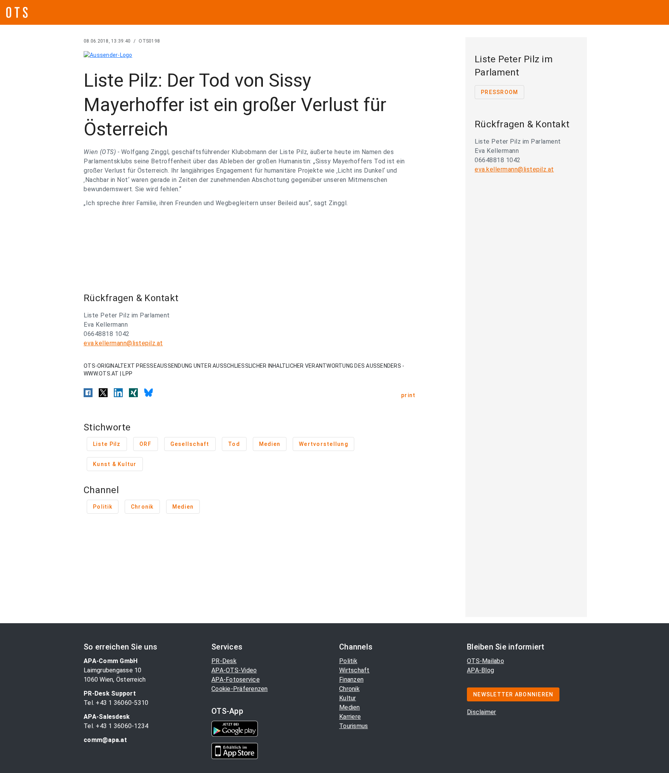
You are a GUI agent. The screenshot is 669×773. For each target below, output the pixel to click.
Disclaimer (481, 712)
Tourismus (353, 726)
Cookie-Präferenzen (239, 688)
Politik (348, 661)
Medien (349, 707)
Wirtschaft (354, 670)
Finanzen (351, 679)
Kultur (347, 698)
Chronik (349, 688)
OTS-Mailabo (485, 661)
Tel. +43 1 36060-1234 (116, 726)
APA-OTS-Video (234, 670)
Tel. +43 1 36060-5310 (116, 702)
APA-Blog (480, 670)
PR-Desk (224, 661)
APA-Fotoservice (235, 679)
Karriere (350, 716)
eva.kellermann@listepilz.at (123, 343)
